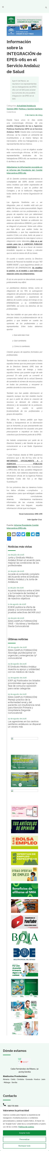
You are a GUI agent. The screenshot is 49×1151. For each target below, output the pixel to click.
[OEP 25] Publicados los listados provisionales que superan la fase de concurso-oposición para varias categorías (24, 684)
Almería (6, 1079)
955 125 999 (13, 1105)
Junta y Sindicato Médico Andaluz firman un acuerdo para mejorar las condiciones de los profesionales (24, 561)
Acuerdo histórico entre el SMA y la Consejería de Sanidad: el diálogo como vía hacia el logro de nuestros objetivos (24, 594)
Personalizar (24, 1139)
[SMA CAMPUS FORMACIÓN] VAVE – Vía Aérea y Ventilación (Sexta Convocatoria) (23, 623)
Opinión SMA (12, 109)
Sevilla (14, 1082)
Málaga (7, 1082)
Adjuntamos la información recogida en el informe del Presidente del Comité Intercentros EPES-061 (24, 170)
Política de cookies (26, 1127)
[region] (24, 1129)
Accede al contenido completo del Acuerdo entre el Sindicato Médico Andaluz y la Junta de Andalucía (23, 578)
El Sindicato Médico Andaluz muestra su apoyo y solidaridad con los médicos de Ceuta (24, 669)
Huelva (37, 1079)
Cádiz (13, 1079)
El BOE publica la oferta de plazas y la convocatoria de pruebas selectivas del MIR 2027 (24, 610)
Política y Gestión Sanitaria (30, 109)
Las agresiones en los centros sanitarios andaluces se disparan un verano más (24, 724)
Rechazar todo (24, 1146)
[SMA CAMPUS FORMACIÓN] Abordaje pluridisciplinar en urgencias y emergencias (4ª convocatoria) (22, 654)
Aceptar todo (24, 1133)
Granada (29, 1079)
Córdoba (20, 1079)
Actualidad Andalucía (26, 106)
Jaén (43, 1079)
